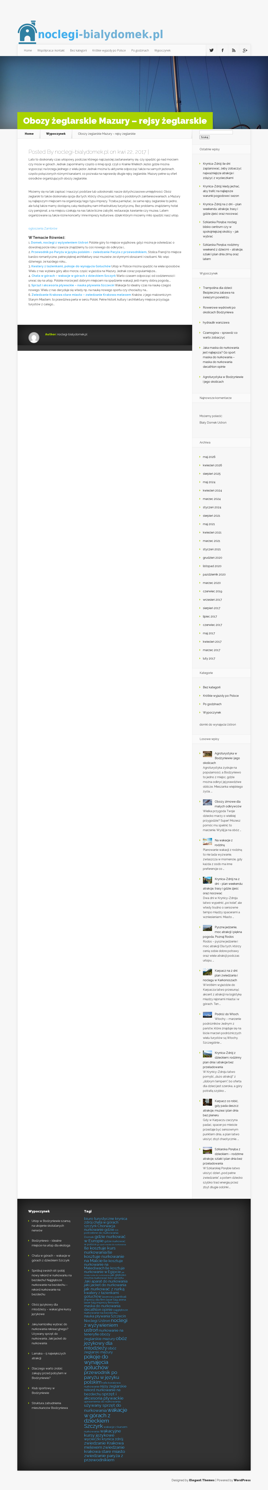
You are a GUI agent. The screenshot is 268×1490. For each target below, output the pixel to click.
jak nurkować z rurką (104, 1288)
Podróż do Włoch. (227, 1014)
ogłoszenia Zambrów (42, 228)
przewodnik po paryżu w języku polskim (101, 1377)
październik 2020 (214, 574)
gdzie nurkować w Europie (105, 1238)
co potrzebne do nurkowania (101, 1231)
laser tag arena (116, 1299)
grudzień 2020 (212, 557)
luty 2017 (209, 658)
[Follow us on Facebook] (222, 50)
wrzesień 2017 (212, 599)
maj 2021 (209, 524)
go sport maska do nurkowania (111, 1245)
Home (28, 50)
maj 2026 (209, 457)
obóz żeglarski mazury (100, 1350)
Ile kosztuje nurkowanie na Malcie (104, 1256)
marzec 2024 (212, 499)
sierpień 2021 (211, 515)
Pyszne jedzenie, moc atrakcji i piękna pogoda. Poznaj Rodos (222, 931)
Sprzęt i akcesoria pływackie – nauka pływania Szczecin (72, 285)
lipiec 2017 (210, 616)
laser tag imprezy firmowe (101, 1302)
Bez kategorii (78, 50)
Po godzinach (140, 50)
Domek (89, 1237)
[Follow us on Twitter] (211, 50)
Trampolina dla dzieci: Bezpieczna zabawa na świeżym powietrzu (218, 292)
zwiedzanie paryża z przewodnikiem (103, 1457)
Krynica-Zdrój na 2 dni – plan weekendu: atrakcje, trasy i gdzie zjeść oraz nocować (222, 208)
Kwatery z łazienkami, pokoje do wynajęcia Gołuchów (71, 266)
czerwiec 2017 (212, 625)
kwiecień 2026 (212, 465)
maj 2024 (209, 482)
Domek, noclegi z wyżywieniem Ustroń (59, 242)
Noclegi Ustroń (97, 1321)
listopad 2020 (212, 566)
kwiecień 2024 (212, 490)
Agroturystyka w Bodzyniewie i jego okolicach (221, 758)
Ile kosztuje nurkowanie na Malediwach (103, 1264)
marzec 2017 (211, 650)
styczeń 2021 (212, 549)
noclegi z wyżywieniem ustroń (105, 1325)
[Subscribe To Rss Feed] (233, 50)
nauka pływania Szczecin (105, 1316)
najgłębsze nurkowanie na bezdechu (106, 1311)
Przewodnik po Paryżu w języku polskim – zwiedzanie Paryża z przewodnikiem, (89, 252)
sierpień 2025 (212, 473)
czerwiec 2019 (212, 591)
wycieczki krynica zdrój (103, 1439)
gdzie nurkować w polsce (104, 1243)
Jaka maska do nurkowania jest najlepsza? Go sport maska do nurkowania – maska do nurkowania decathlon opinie (221, 357)
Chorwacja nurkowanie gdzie (99, 1228)
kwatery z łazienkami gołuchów (101, 1295)
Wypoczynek (162, 50)
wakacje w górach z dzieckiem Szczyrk (105, 1418)
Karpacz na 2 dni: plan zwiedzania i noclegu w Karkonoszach (220, 975)
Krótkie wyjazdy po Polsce (109, 50)
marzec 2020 (212, 583)
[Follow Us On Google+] (244, 50)
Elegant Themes (202, 1480)
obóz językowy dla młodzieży (105, 1343)
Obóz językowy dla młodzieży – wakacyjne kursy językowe (51, 1309)
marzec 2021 (211, 541)
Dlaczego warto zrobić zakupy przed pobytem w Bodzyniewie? (49, 1373)
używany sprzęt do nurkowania (102, 1408)
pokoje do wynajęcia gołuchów (96, 1362)
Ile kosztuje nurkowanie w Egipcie (104, 1270)
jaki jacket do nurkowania (105, 1285)
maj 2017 (209, 633)
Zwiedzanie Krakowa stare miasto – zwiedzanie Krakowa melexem (81, 295)
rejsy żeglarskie (113, 1386)
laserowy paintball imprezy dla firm (105, 1298)
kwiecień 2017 (212, 641)
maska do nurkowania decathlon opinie (102, 1308)
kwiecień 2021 (212, 532)
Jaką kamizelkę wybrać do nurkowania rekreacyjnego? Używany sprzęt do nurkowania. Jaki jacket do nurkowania (50, 1334)
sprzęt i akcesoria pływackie (103, 1396)
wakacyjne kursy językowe (102, 1433)
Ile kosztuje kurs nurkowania (100, 1250)
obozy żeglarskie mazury (99, 1336)
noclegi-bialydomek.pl (81, 152)
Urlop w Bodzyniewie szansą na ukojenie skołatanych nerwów (51, 1225)
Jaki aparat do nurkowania (105, 1281)
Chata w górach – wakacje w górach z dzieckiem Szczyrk (74, 276)
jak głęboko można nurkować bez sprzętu (105, 1276)
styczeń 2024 (212, 507)
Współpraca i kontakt (51, 50)
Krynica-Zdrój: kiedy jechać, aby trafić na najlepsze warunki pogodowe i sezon (221, 191)
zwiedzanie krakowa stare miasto (104, 1449)
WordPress (242, 1480)
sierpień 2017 (211, 608)
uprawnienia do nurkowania (102, 1401)
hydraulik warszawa (216, 322)
